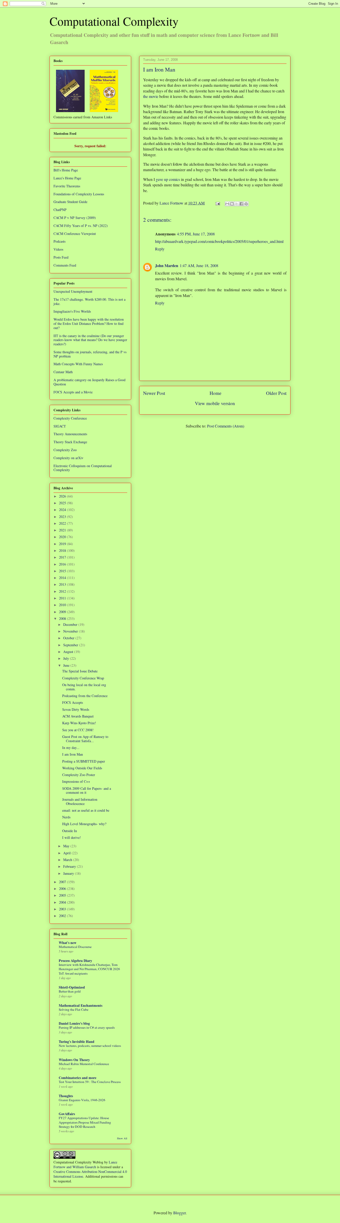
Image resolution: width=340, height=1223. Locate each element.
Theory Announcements (70, 434)
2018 (63, 550)
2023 (63, 516)
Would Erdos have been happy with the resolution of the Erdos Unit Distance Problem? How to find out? (89, 323)
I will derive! (71, 837)
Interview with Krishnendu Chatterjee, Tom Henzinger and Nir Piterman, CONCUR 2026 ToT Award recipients (89, 969)
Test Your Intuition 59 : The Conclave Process (90, 1081)
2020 (63, 536)
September (71, 645)
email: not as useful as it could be (85, 810)
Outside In (69, 830)
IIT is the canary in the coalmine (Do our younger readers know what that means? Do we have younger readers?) (90, 340)
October (69, 638)
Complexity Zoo (65, 449)
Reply (160, 248)
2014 (63, 577)
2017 (63, 557)
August (68, 651)
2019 (63, 543)
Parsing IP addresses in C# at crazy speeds (87, 1027)
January (69, 873)
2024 (63, 509)
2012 (63, 591)
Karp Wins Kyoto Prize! (79, 722)
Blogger (179, 1212)
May (66, 846)
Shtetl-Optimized (72, 987)
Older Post (276, 393)
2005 (63, 895)
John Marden (166, 265)
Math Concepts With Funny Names (78, 363)
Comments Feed (65, 265)
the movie (150, 96)
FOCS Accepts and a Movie (73, 392)
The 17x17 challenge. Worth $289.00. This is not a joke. (89, 301)
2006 (63, 888)
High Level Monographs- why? (84, 823)
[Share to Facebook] (241, 203)
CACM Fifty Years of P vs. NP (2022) (81, 225)
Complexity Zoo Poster (78, 774)
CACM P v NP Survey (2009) (75, 217)
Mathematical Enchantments (80, 1005)
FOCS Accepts (72, 702)
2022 (63, 523)
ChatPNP (60, 209)
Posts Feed (61, 257)
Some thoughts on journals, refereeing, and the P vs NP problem (90, 354)
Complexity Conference (70, 418)
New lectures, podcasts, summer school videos (90, 1045)
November (71, 631)
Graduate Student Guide (70, 201)
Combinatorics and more (77, 1077)
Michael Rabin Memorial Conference (84, 1064)
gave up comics (168, 179)
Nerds (66, 817)
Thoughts (66, 1095)
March (68, 859)
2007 (63, 881)
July (66, 658)
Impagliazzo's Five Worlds (72, 311)
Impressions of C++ (76, 781)
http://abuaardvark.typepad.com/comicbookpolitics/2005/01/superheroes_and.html (219, 241)
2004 (63, 902)
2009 (63, 611)
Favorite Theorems (67, 186)
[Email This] (227, 203)
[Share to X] (236, 203)
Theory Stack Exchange (70, 441)
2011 (63, 598)
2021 (63, 530)
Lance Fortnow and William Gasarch (85, 1164)
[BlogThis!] (231, 203)
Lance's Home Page (67, 178)
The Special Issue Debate (80, 671)
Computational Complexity (114, 21)
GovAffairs (67, 1113)
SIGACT (60, 426)
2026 (63, 496)
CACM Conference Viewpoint (75, 233)
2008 (63, 618)
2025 (63, 503)
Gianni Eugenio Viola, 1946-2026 (82, 1100)
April (67, 853)
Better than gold (70, 991)
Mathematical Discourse (75, 946)
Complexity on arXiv (68, 457)
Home (216, 393)
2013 (63, 584)
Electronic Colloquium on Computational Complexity (83, 467)
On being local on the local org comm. (84, 686)
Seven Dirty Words (75, 709)
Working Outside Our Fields (82, 768)
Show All (122, 1138)
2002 (63, 915)
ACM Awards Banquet (78, 716)
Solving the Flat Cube (73, 1009)
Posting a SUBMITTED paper (83, 761)
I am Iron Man (72, 754)
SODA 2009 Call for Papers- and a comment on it (86, 790)
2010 (63, 604)
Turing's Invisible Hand (76, 1041)
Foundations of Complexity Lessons (79, 194)
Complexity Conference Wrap (83, 678)
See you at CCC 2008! (78, 729)
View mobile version (215, 403)
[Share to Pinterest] (246, 203)
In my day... (70, 747)
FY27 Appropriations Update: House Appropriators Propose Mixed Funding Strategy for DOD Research (85, 1122)
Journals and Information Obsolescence (79, 801)
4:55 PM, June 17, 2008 (196, 233)
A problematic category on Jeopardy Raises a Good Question (89, 381)
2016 (63, 564)
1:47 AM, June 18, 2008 (199, 265)
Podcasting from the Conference (85, 695)
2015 (63, 571)
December (70, 624)
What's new (67, 942)
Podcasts (59, 241)
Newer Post (154, 393)
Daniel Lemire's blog (74, 1023)
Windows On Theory (74, 1059)
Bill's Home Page (66, 170)
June (66, 665)
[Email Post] (217, 203)
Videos (58, 249)
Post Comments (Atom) (225, 426)
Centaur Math (63, 371)
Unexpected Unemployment (73, 291)
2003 (63, 909)
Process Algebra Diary (75, 960)
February (70, 866)
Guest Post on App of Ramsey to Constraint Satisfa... (85, 738)
